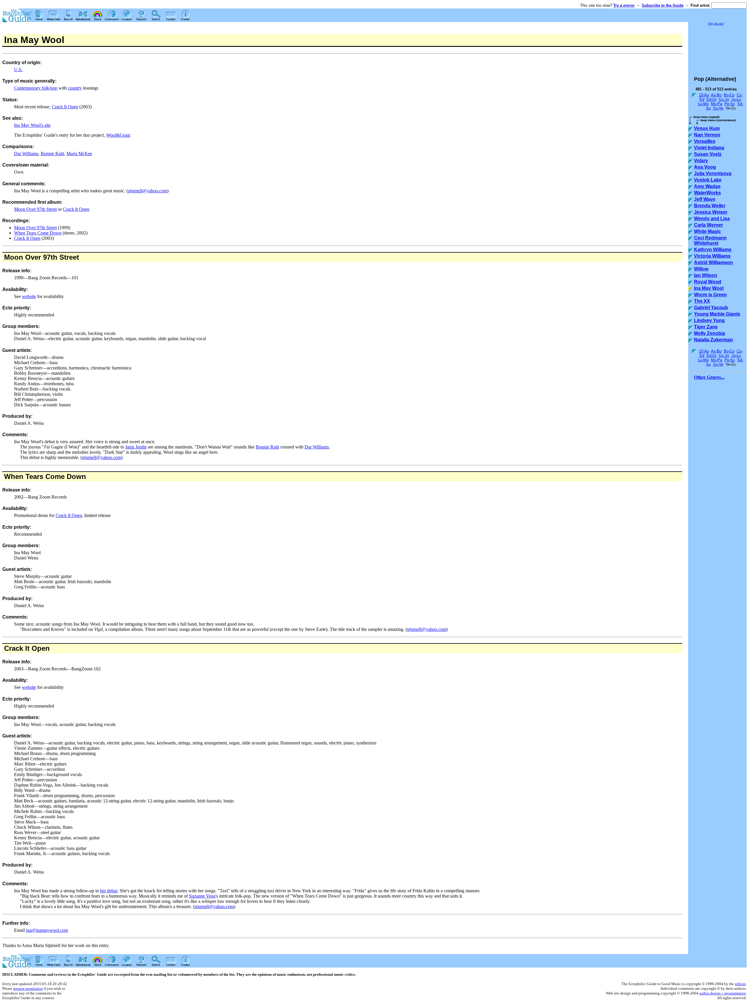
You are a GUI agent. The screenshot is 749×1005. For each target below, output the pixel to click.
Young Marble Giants (717, 313)
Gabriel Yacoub (711, 307)
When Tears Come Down (37, 232)
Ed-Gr (712, 99)
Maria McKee (79, 153)
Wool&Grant (118, 135)
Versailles (704, 141)
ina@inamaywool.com (47, 930)
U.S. (18, 69)
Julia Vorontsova (712, 173)
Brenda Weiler (709, 205)
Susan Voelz (707, 154)
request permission (28, 988)
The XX (702, 301)
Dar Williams (26, 153)
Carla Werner (708, 224)
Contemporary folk (31, 87)
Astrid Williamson (713, 262)
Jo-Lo (736, 99)
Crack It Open (65, 106)
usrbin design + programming (722, 993)
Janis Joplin (136, 446)
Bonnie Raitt (52, 153)
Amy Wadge (707, 186)
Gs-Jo (724, 99)
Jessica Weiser (710, 212)
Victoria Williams (712, 256)
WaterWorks (707, 192)
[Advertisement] (717, 48)
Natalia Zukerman (713, 339)
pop (53, 87)
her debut (108, 890)
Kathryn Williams (712, 249)
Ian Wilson (705, 275)
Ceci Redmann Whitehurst (710, 240)
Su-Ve (718, 108)
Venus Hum (707, 128)
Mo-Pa (716, 104)
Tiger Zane (706, 326)
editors (740, 984)
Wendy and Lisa (712, 218)
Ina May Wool (709, 288)
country (75, 87)
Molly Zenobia (709, 333)
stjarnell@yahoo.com (147, 190)
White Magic (707, 231)
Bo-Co (729, 95)
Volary (701, 160)
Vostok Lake (707, 179)
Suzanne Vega (202, 895)
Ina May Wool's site (32, 125)
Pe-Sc (729, 104)
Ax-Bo (716, 95)
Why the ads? (716, 23)
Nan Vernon (707, 134)
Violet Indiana (709, 147)
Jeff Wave (704, 199)
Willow (701, 268)
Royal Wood (707, 281)
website (29, 296)
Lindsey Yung (709, 320)
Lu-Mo (703, 104)
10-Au (704, 95)
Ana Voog (705, 167)
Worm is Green (710, 294)
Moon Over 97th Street (35, 209)
